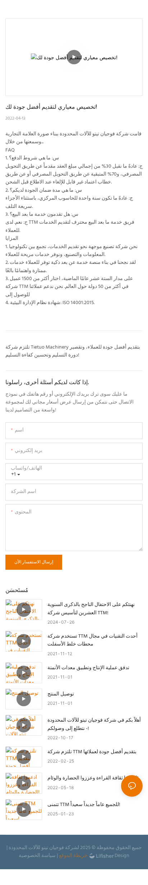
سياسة (48, 856)
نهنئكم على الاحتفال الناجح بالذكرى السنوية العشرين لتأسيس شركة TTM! (91, 609)
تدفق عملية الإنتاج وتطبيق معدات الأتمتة (88, 668)
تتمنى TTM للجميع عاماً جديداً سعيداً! (83, 805)
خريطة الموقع (73, 856)
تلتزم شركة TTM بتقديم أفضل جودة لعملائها (92, 752)
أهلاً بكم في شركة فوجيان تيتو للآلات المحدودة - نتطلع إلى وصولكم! (94, 724)
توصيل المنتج (60, 694)
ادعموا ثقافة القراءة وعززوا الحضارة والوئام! (93, 778)
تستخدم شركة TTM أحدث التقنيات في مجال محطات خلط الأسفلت (92, 640)
